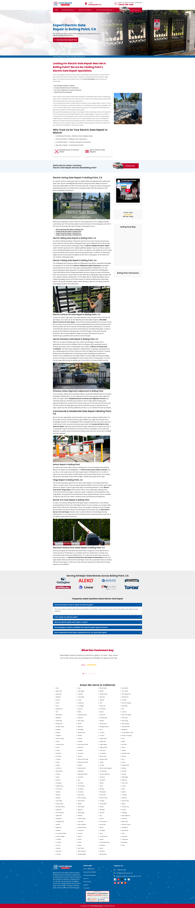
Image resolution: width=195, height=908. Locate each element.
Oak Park (102, 812)
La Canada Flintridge (61, 833)
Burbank (58, 732)
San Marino (80, 792)
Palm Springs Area (126, 694)
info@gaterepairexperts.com (125, 873)
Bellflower (58, 717)
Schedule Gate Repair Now (66, 40)
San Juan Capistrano (105, 774)
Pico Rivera (80, 753)
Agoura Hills (59, 691)
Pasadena (80, 750)
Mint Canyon (81, 720)
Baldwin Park (59, 709)
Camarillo (102, 800)
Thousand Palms (126, 726)
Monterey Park (81, 732)
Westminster (103, 792)
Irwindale (58, 830)
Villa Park (102, 789)
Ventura (102, 839)
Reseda (123, 803)
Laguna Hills (103, 741)
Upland (123, 741)
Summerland (125, 688)
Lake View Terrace (126, 824)
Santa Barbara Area (104, 842)
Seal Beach (102, 780)
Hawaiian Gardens (60, 806)
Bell (57, 711)
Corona (123, 762)
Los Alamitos (103, 753)
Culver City (58, 768)
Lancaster (58, 854)
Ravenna (80, 765)
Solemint (80, 815)
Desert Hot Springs (126, 703)
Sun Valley (124, 795)
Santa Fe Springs (82, 797)
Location (85, 885)
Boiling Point (61, 56)
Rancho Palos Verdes (83, 759)
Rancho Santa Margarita (106, 768)
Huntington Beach (104, 726)
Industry (58, 824)
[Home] (62, 4)
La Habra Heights (60, 836)
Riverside (124, 756)
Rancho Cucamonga (127, 735)
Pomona (80, 756)
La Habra (102, 732)
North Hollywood (126, 815)
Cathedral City (125, 697)
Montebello (80, 729)
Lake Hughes (81, 691)
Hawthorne (58, 809)
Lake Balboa (125, 827)
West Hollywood (82, 851)
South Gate (80, 821)
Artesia (57, 703)
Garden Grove (103, 723)
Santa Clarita (81, 795)
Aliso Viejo (102, 697)
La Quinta (124, 711)
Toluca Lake (125, 783)
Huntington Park (60, 821)
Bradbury (58, 729)
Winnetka (124, 768)
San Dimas (80, 783)
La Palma (102, 735)
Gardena (58, 792)
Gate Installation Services (104, 10)
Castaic (58, 741)
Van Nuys (124, 774)
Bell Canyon (124, 842)
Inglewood (58, 827)
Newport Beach (103, 759)
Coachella (124, 700)
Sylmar (123, 789)
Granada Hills (125, 830)
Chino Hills (124, 744)
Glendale (58, 795)
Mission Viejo (103, 756)
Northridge (124, 812)
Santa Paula (103, 824)
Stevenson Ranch (82, 827)
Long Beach (81, 703)
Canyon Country (60, 738)
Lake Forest (103, 750)
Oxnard (101, 818)
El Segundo (58, 783)
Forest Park (59, 789)
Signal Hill (80, 809)
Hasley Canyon (59, 803)
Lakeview (58, 848)
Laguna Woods (103, 747)
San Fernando (81, 786)
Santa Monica (81, 800)
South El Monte (81, 818)
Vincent (79, 842)
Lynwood (80, 709)
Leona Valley (81, 697)
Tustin (101, 786)
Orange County (103, 694)
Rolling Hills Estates (82, 774)
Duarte (57, 777)
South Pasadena (82, 824)
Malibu (79, 711)
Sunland (123, 792)
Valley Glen (124, 780)
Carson (57, 747)
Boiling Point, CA (95, 5)
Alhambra (58, 697)
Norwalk (80, 738)
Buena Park (102, 706)
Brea (101, 703)
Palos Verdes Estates (83, 744)
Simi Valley (102, 830)
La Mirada (58, 839)
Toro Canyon (125, 691)
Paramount (80, 747)
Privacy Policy (87, 881)
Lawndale (80, 694)
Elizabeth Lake (59, 786)
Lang (79, 688)
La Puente (58, 842)
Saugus (79, 803)
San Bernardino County (127, 732)
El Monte (58, 780)
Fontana (124, 750)
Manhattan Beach (82, 714)
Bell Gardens (59, 714)
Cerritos (58, 750)
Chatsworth (124, 836)
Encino (123, 833)
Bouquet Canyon (60, 726)
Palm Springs (125, 720)
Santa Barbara (103, 854)
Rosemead (80, 777)
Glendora (58, 797)
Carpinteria (102, 845)
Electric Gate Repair (88, 869)
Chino (123, 738)
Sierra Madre (81, 806)
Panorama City (125, 806)
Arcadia (58, 700)
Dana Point (102, 714)
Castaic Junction (60, 744)
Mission (80, 723)
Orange (101, 762)
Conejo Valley (103, 803)
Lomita (79, 700)
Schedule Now (130, 166)
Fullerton (102, 720)
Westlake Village (82, 854)
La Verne (58, 845)
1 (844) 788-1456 (125, 4)
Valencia (80, 836)
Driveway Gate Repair (84, 10)
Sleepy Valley (81, 812)
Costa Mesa (103, 709)
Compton (58, 759)
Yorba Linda (103, 795)
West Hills (124, 771)
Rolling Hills (80, 771)
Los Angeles (81, 706)
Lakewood (58, 851)
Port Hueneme (103, 821)
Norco (123, 759)
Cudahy (58, 765)
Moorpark (102, 809)
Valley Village (125, 777)
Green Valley (59, 800)
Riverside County (126, 753)
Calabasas (58, 735)
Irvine (101, 729)
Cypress (102, 711)
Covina (57, 762)
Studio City (124, 797)
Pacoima (124, 809)
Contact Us (86, 888)
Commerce (58, 756)
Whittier (102, 691)
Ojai (101, 815)
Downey (58, 774)
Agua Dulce (59, 694)
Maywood (80, 717)
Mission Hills (125, 821)
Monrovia (80, 726)
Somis (101, 833)
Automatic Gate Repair (89, 872)
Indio (123, 709)
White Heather (103, 688)
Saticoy (101, 827)
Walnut (79, 845)
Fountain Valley (103, 717)
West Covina (81, 848)
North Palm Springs (126, 714)
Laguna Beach (103, 738)
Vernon (79, 839)
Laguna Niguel (103, 744)
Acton (57, 688)
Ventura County (103, 797)
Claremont (58, 753)
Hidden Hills (59, 815)
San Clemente (103, 771)
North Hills (124, 818)
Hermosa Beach (60, 812)
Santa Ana (102, 777)
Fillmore (102, 806)
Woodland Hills (125, 765)
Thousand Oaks (103, 836)
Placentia (102, 765)
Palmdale (80, 741)
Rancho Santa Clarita (83, 762)
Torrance (80, 833)
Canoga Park (125, 839)
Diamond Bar (59, 771)
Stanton (102, 783)
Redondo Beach (82, 768)
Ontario (123, 747)
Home (56, 10)
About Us (86, 878)
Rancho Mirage (125, 723)
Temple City (81, 830)
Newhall (80, 735)
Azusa (57, 706)
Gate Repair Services (67, 10)
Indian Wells (124, 706)
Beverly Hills (59, 720)
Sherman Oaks (125, 800)
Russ (79, 780)
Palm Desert (125, 717)
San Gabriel (80, 789)
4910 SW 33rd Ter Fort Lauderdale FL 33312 (128, 876)
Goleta (101, 848)
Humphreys (59, 818)
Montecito (102, 851)
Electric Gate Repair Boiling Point (75, 56)
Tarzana (124, 786)
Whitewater (124, 729)
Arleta (123, 845)
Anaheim (102, 700)
